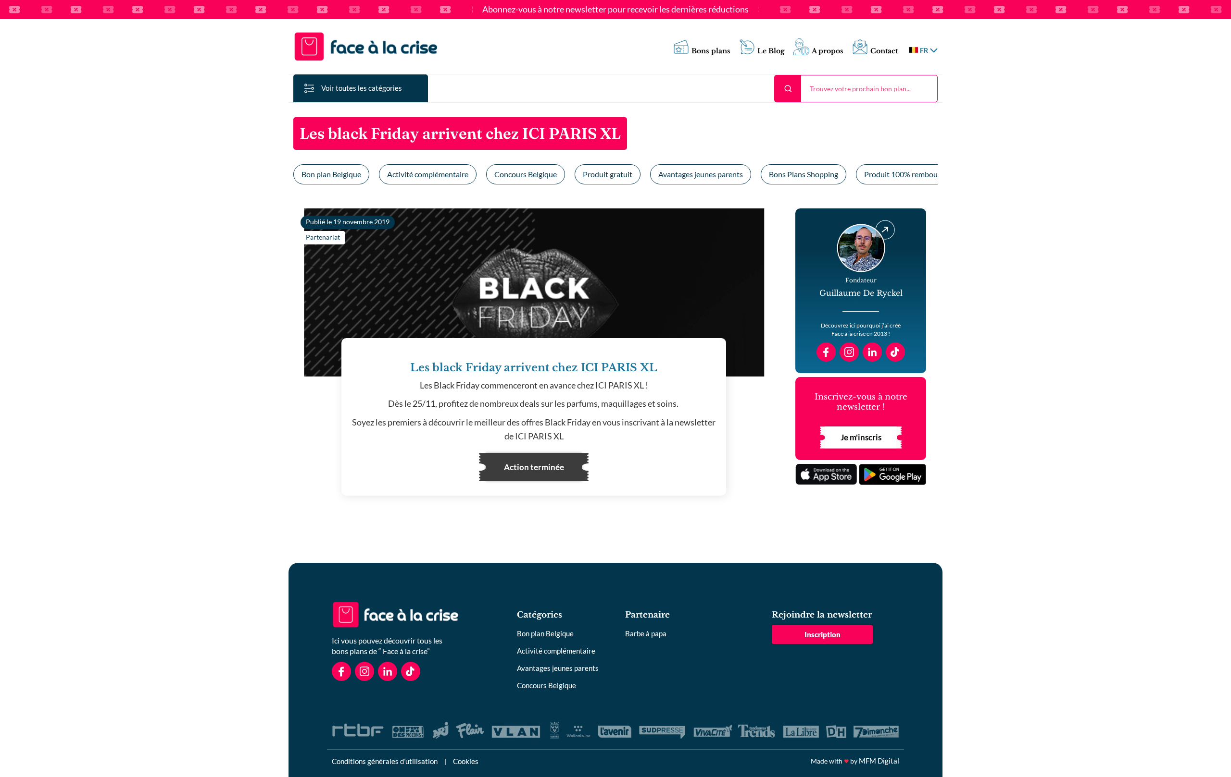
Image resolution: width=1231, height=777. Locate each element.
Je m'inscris (861, 437)
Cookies (465, 761)
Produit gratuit (607, 174)
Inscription (822, 634)
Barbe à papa (645, 633)
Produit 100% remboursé (906, 174)
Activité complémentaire (427, 174)
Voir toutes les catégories (361, 88)
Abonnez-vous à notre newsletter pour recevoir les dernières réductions (615, 9)
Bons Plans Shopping (803, 174)
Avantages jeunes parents (700, 174)
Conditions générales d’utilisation (385, 761)
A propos (827, 51)
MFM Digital (879, 760)
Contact (884, 51)
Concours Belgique (525, 174)
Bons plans (710, 51)
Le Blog (771, 51)
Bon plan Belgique (331, 174)
